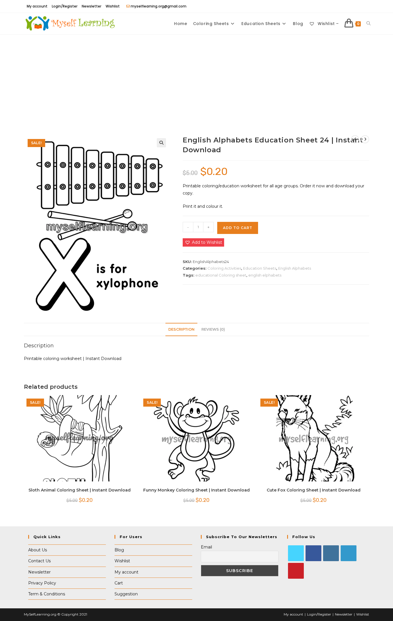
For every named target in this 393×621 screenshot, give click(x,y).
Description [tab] (181, 329)
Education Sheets (259, 268)
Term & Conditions (46, 594)
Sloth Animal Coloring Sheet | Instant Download (79, 490)
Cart (119, 583)
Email (206, 547)
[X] (296, 553)
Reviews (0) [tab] (213, 329)
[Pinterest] (296, 571)
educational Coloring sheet (220, 275)
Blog (119, 550)
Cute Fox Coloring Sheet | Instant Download (313, 490)
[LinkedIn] (348, 553)
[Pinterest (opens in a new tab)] (360, 6)
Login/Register (64, 6)
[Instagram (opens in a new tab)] (366, 6)
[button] (161, 142)
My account (37, 6)
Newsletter (91, 6)
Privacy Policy (42, 583)
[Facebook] (313, 553)
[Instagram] (331, 553)
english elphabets (264, 275)
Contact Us (39, 560)
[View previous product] (355, 139)
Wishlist (113, 6)
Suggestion (126, 594)
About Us (37, 550)
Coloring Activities (224, 268)
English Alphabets (294, 268)
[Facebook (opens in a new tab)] (354, 6)
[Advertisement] (196, 77)
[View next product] (365, 139)
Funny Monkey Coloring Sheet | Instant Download (196, 490)
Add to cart (237, 228)
